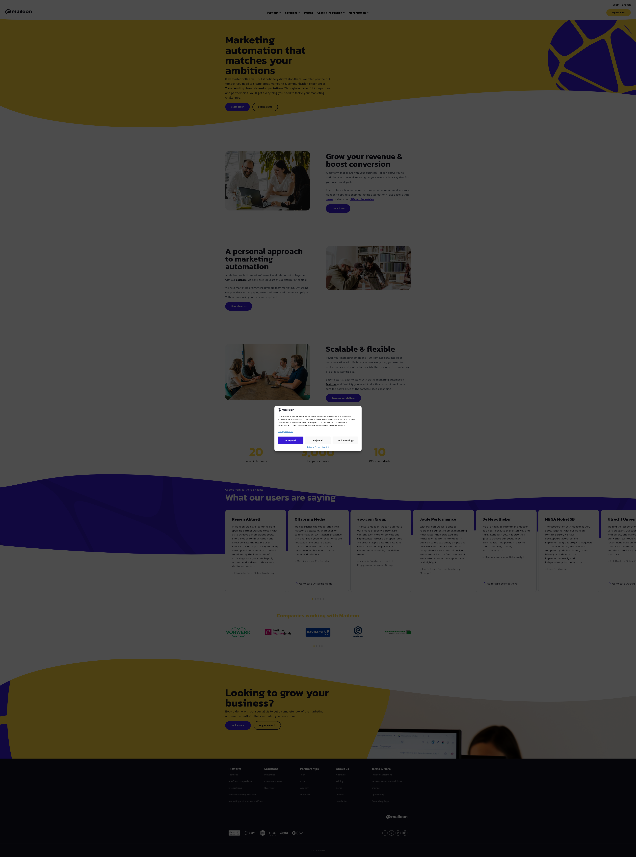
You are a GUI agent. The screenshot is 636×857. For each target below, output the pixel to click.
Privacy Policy (313, 447)
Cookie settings (345, 440)
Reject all (318, 440)
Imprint (325, 447)
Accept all (290, 440)
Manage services (285, 431)
